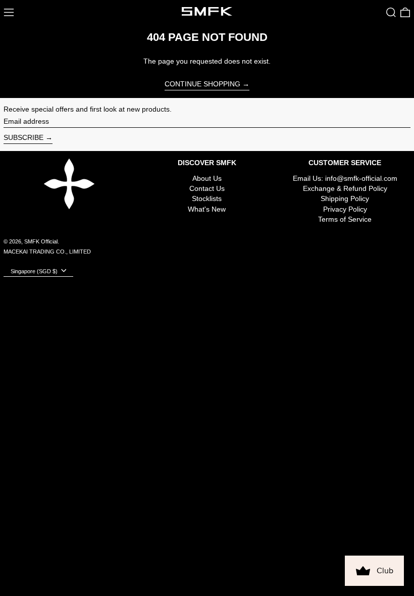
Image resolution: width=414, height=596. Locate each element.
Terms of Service (345, 219)
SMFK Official (41, 241)
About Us (207, 178)
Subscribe (23, 137)
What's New (207, 209)
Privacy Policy (345, 209)
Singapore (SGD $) (35, 271)
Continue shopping (202, 84)
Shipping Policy (345, 198)
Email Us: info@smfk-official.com (345, 178)
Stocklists (207, 198)
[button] (391, 12)
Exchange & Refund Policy (345, 188)
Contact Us (207, 188)
